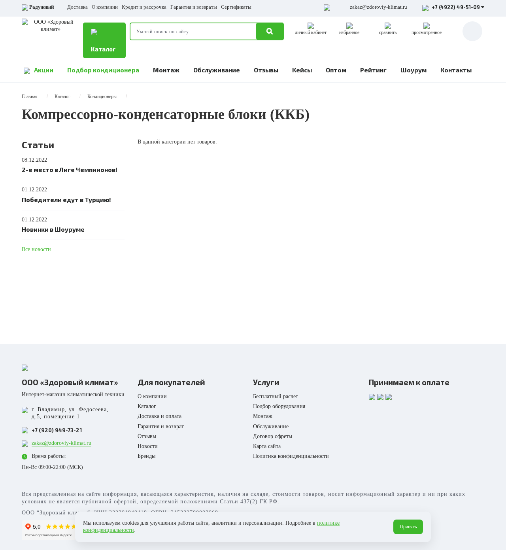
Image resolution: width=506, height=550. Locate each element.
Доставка (77, 7)
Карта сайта (267, 446)
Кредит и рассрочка (144, 7)
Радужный (41, 7)
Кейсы (302, 70)
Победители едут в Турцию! (66, 199)
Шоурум (413, 70)
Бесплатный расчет (275, 396)
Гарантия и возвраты (193, 7)
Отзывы (266, 70)
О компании (105, 7)
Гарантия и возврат (161, 426)
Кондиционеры (102, 96)
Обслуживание (216, 70)
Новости (148, 446)
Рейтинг (373, 70)
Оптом (336, 70)
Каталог (103, 49)
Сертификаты (236, 7)
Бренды (146, 456)
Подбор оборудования (279, 406)
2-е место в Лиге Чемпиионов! (69, 169)
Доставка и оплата (159, 416)
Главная (30, 96)
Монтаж (166, 70)
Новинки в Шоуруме (53, 229)
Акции (43, 70)
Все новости (36, 249)
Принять (408, 526)
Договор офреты (272, 436)
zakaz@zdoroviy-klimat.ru (378, 7)
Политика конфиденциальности (291, 456)
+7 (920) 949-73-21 (57, 430)
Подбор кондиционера (103, 70)
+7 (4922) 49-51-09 (455, 7)
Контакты (456, 70)
